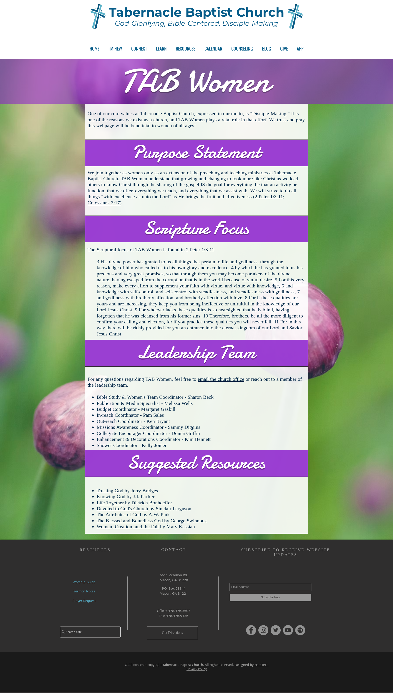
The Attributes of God (119, 514)
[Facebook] (251, 630)
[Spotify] (300, 630)
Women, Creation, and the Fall (128, 526)
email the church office (221, 379)
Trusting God (110, 490)
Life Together (110, 502)
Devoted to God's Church (122, 508)
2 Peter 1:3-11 (269, 196)
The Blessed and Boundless (125, 520)
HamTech (261, 665)
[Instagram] (263, 630)
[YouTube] (288, 630)
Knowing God (111, 496)
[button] (139, 48)
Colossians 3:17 (104, 203)
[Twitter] (276, 630)
